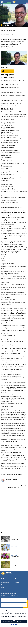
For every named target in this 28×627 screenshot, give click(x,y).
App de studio (18, 584)
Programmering (5, 582)
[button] (2, 2)
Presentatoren (4, 584)
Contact (17, 582)
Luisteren (3, 587)
